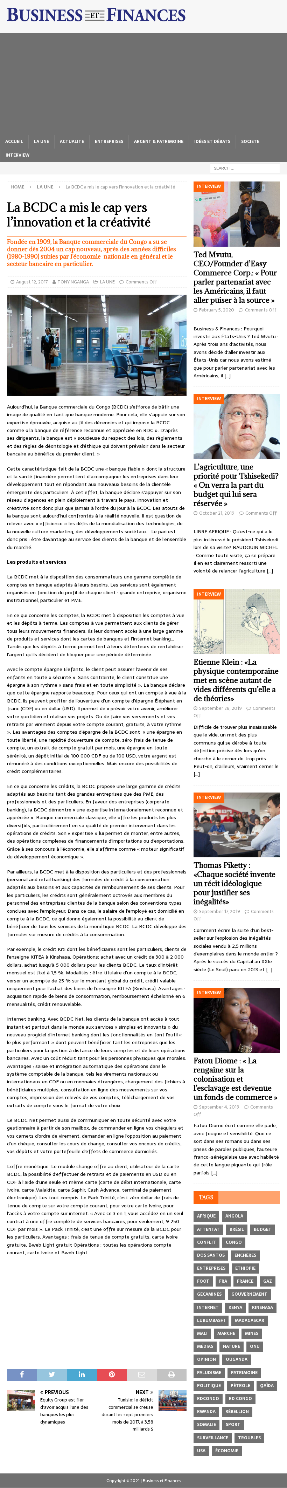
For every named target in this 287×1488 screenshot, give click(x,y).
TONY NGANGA (73, 282)
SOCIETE (250, 141)
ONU (255, 1346)
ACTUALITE (72, 141)
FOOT (203, 1281)
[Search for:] (245, 168)
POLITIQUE (209, 1385)
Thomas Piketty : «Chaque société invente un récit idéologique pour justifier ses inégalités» (234, 883)
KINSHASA (262, 1307)
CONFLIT (206, 1242)
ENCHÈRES (245, 1255)
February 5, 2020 (216, 310)
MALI (202, 1333)
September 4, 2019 (219, 1107)
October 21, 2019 (216, 513)
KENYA (235, 1307)
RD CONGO (240, 1398)
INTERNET (208, 1307)
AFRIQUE (206, 1216)
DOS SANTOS (211, 1255)
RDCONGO (208, 1398)
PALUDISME (209, 1372)
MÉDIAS (205, 1346)
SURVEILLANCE (212, 1437)
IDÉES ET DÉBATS (212, 141)
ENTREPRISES (109, 141)
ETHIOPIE (245, 1268)
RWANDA (206, 1411)
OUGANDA (236, 1359)
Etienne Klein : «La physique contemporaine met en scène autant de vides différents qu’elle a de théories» (236, 680)
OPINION (206, 1359)
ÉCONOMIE (226, 1450)
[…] (227, 375)
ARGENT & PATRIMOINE (158, 141)
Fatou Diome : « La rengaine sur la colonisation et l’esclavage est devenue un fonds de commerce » (236, 1079)
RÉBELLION (237, 1411)
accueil (14, 141)
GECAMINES (209, 1294)
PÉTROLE (240, 1385)
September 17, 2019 (219, 911)
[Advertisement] (143, 82)
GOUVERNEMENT (249, 1294)
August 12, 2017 (32, 282)
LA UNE (41, 141)
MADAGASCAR (249, 1320)
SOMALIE (206, 1424)
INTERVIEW (17, 155)
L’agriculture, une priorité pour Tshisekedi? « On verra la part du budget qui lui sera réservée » (236, 485)
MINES (251, 1333)
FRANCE (245, 1281)
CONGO (234, 1242)
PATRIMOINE (244, 1372)
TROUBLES (249, 1437)
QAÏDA (267, 1385)
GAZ (267, 1281)
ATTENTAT (208, 1229)
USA (201, 1450)
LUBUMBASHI (211, 1320)
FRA (223, 1281)
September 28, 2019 (220, 708)
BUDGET (263, 1229)
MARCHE (226, 1333)
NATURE (231, 1346)
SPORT (233, 1424)
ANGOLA (234, 1216)
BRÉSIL (237, 1229)
